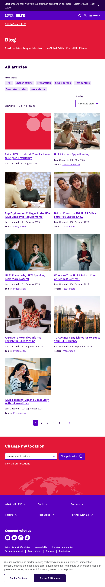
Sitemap (50, 551)
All (9, 82)
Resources (44, 514)
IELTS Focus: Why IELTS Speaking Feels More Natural (25, 277)
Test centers (82, 82)
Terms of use (34, 551)
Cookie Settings (18, 578)
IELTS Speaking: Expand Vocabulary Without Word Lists (27, 401)
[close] (98, 5)
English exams (24, 82)
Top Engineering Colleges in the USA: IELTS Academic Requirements (28, 215)
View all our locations (17, 463)
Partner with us (80, 514)
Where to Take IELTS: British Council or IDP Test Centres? (76, 277)
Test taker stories (16, 89)
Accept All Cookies (50, 578)
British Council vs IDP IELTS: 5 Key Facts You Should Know (75, 215)
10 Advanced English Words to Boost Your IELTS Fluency (77, 339)
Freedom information (62, 547)
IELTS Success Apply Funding (71, 154)
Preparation (44, 82)
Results (9, 514)
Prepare (75, 504)
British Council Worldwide (17, 547)
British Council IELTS (15, 24)
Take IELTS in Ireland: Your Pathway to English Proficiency (27, 156)
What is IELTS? (13, 504)
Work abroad (38, 89)
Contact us (64, 551)
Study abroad (63, 82)
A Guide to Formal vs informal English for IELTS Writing (23, 339)
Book (41, 504)
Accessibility (41, 547)
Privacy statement (14, 551)
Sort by (79, 96)
